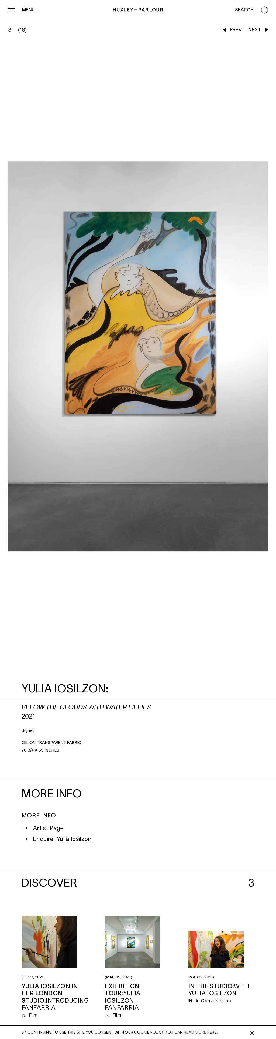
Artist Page (48, 828)
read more (195, 1032)
